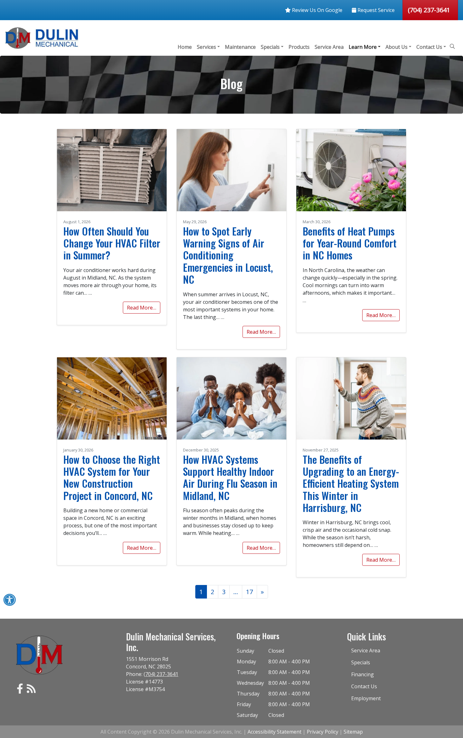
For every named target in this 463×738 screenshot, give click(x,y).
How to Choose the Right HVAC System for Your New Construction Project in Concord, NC (111, 477)
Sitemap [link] (353, 731)
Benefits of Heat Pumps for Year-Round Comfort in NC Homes (350, 243)
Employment (366, 698)
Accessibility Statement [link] (274, 731)
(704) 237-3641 (429, 10)
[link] (20, 690)
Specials (360, 662)
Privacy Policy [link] (322, 731)
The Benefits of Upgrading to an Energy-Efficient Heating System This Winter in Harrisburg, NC (351, 483)
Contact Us (364, 686)
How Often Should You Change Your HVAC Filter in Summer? (111, 243)
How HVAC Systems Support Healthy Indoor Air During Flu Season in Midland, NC (230, 477)
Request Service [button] (375, 10)
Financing (362, 674)
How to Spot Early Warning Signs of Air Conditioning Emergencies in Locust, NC (228, 255)
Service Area (365, 650)
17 (249, 592)
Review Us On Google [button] (316, 10)
